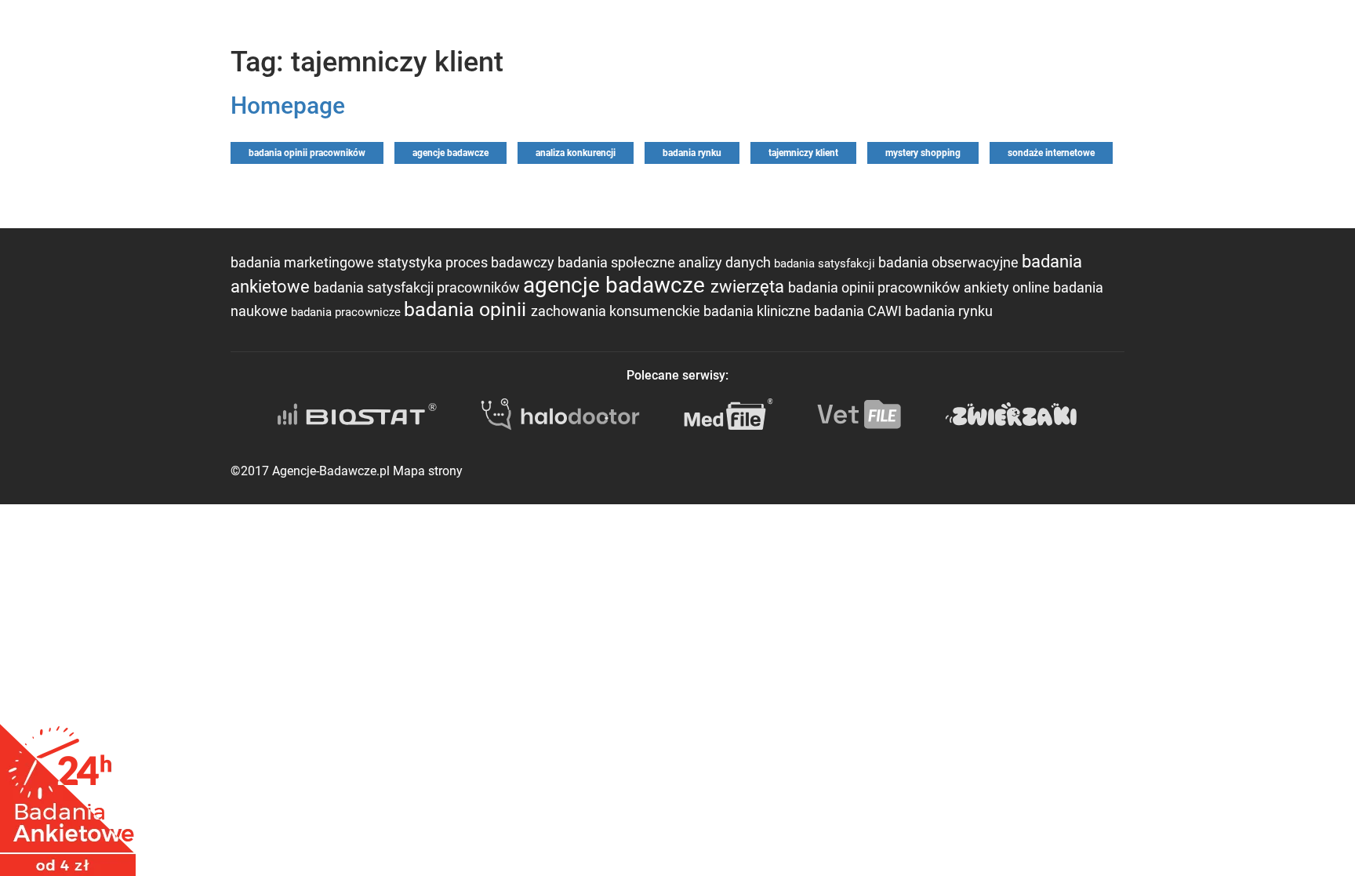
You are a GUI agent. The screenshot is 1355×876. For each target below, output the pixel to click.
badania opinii (467, 309)
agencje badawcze (450, 152)
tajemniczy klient (803, 152)
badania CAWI (859, 311)
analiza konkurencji (576, 152)
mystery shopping (923, 152)
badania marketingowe (304, 262)
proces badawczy (501, 262)
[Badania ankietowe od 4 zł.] (68, 794)
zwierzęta (749, 286)
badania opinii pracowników (307, 152)
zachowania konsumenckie (617, 311)
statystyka (411, 262)
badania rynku (692, 152)
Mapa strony (428, 470)
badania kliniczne (758, 311)
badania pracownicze (347, 312)
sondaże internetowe (1051, 152)
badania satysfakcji (826, 263)
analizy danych (726, 262)
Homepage (288, 105)
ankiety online (1008, 287)
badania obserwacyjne (950, 262)
